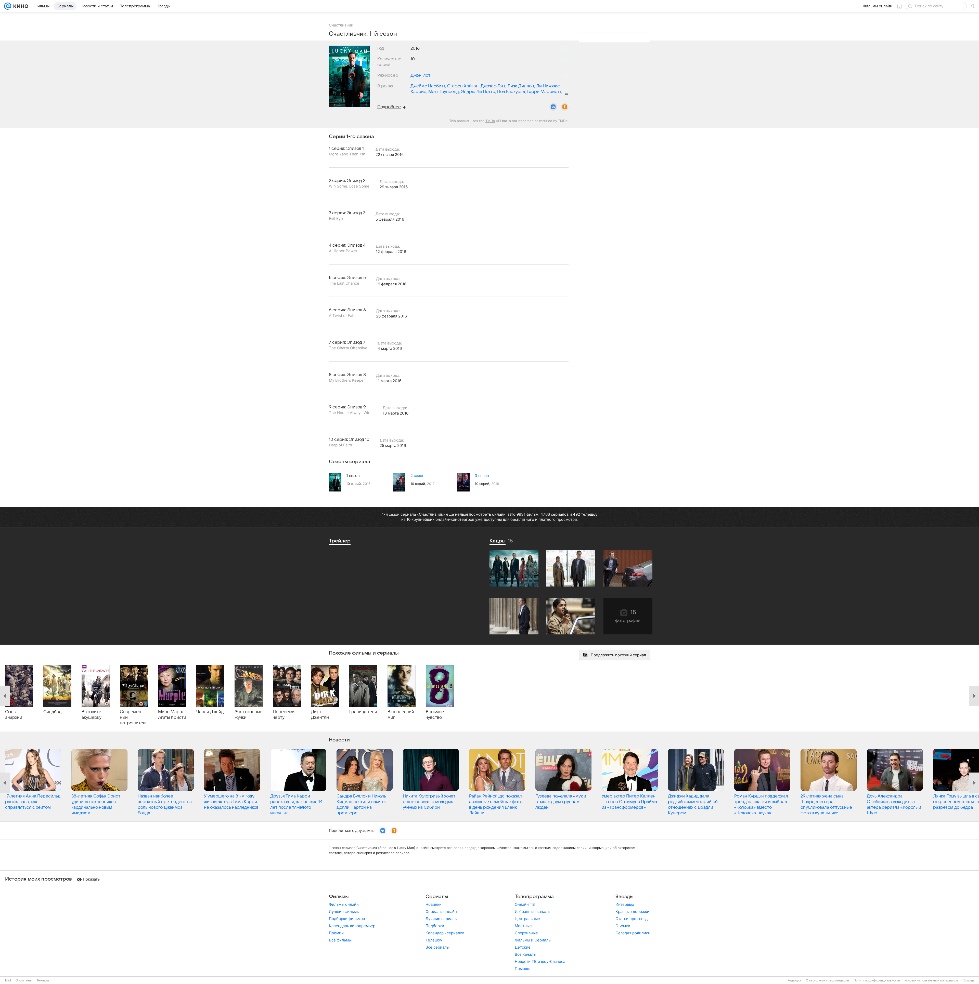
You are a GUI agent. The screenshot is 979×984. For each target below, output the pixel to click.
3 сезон (482, 475)
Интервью (624, 904)
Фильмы (339, 896)
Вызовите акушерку (91, 715)
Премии (336, 932)
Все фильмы (340, 940)
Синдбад (52, 712)
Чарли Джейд (210, 712)
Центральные (527, 918)
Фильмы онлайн (344, 904)
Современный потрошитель (133, 717)
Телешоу (434, 940)
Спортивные (526, 932)
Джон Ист (420, 75)
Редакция (794, 980)
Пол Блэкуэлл (511, 91)
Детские (523, 947)
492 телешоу (585, 514)
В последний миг (401, 715)
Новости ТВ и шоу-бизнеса (540, 961)
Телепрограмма (534, 896)
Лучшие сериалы (441, 918)
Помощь (522, 968)
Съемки (622, 925)
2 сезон (417, 475)
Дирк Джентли (320, 715)
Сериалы (437, 896)
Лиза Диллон (520, 86)
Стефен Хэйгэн (463, 86)
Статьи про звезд (631, 918)
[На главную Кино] (19, 6)
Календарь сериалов (445, 932)
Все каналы (525, 954)
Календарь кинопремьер (352, 925)
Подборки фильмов (347, 918)
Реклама (43, 980)
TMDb (490, 121)
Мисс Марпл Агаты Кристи (172, 715)
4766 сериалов (554, 514)
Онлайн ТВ (525, 904)
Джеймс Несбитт (427, 86)
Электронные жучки (248, 715)
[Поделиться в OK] (565, 107)
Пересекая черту (284, 715)
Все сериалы (437, 947)
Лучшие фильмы (344, 911)
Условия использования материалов (931, 980)
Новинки (434, 904)
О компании (24, 980)
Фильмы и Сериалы (533, 940)
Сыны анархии (13, 715)
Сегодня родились (632, 932)
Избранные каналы (532, 911)
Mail (8, 980)
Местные (523, 925)
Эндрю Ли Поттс (478, 91)
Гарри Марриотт (544, 91)
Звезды (624, 896)
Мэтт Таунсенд (443, 91)
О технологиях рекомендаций (827, 980)
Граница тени (363, 712)
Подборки (435, 925)
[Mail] (7, 6)
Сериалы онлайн (441, 911)
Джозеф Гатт (493, 86)
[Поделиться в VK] (553, 107)
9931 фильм (527, 514)
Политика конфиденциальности (877, 980)
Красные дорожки (632, 911)
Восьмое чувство (435, 715)
